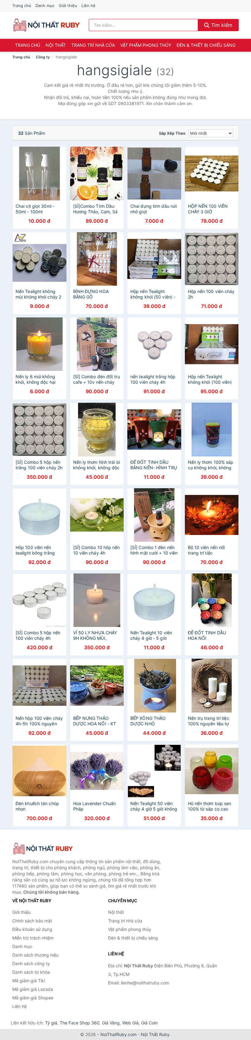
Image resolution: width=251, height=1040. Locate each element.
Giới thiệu (68, 5)
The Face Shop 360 (79, 1022)
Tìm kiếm (221, 25)
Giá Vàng (111, 1022)
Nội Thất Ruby (155, 1034)
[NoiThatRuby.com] (46, 25)
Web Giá (130, 1022)
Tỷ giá (51, 1022)
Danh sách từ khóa (31, 972)
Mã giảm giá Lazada (32, 989)
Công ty (43, 57)
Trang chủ (21, 5)
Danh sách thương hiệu (35, 955)
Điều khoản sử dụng (32, 929)
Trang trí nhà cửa (93, 45)
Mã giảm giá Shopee (32, 997)
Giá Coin (149, 1022)
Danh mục (45, 5)
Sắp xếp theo (172, 133)
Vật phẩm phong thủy (145, 45)
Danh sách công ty (31, 963)
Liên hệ (88, 5)
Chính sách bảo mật (32, 920)
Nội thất (56, 45)
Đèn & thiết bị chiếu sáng (206, 45)
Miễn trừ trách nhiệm (33, 937)
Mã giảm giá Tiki (28, 980)
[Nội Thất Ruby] (42, 848)
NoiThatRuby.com (118, 1034)
